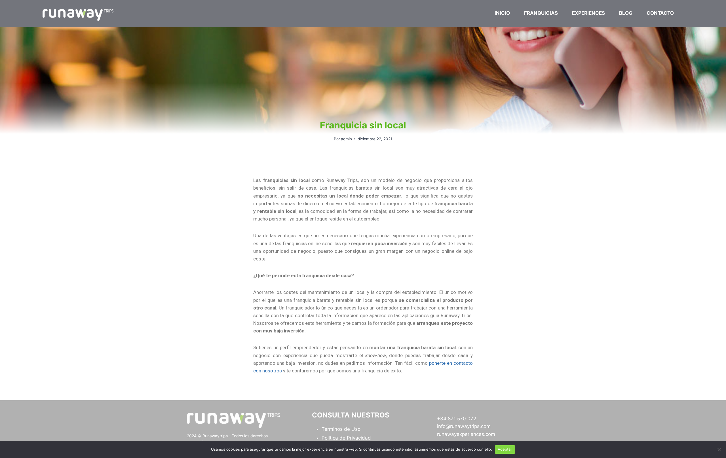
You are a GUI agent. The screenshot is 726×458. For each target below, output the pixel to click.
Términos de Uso (341, 429)
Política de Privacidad (346, 438)
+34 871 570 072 (456, 418)
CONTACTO (660, 13)
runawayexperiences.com (466, 434)
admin (346, 139)
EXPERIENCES (588, 13)
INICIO (502, 13)
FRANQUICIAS (541, 13)
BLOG (625, 13)
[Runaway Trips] (78, 15)
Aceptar (505, 449)
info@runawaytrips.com (464, 426)
